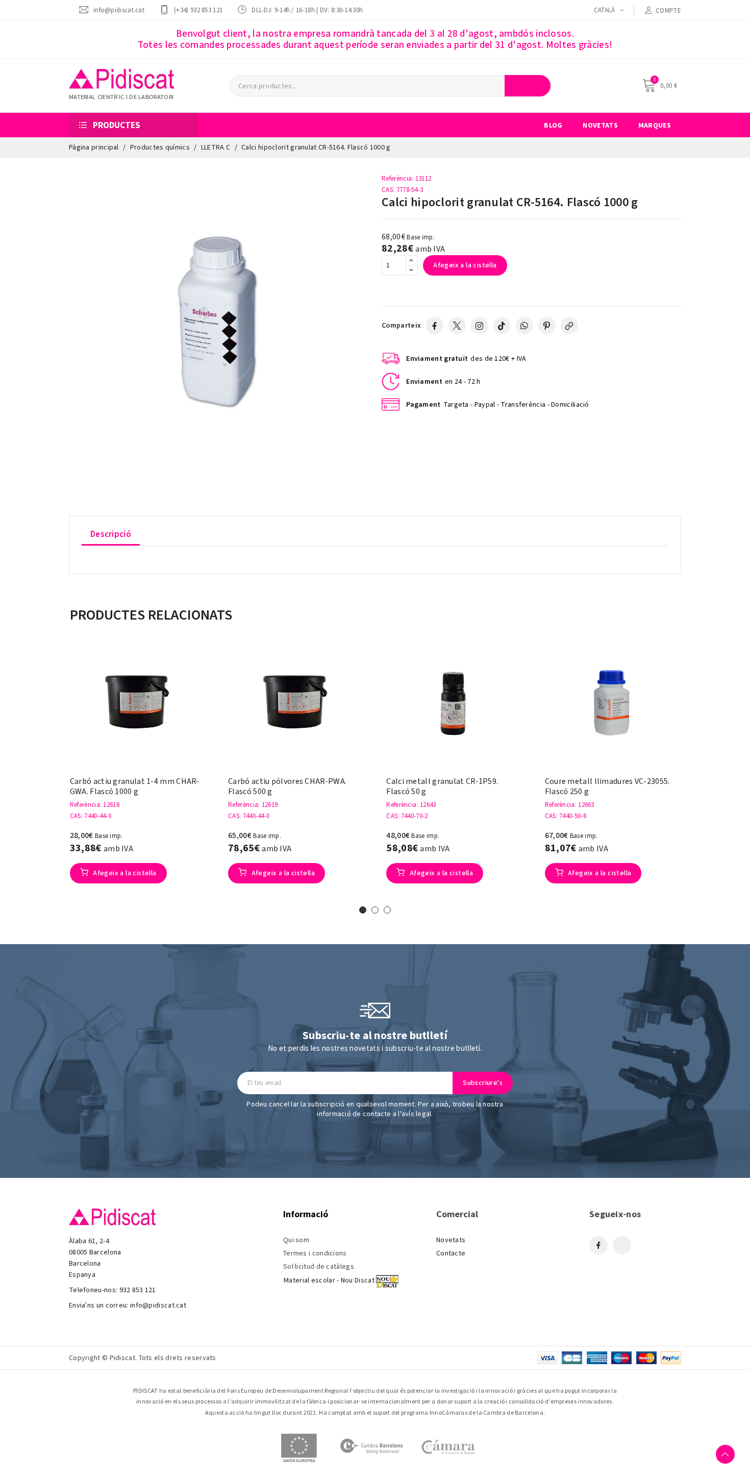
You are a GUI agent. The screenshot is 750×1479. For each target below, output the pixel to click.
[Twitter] (457, 325)
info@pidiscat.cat (118, 10)
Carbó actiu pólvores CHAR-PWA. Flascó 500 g (287, 786)
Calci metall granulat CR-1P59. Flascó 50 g (442, 786)
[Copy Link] (569, 325)
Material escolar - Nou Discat (329, 1280)
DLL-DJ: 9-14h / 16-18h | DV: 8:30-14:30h (307, 10)
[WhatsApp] (524, 325)
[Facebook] (434, 325)
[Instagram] (479, 325)
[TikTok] (502, 325)
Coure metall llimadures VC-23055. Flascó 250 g (607, 786)
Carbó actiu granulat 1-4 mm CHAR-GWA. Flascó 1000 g (134, 786)
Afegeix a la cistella (464, 265)
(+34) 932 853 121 (198, 10)
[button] (54, 775)
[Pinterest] (547, 325)
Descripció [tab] (110, 534)
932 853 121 (137, 1290)
